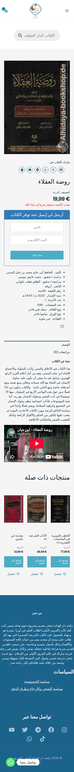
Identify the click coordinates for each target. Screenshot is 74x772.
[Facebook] (51, 729)
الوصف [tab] (65, 344)
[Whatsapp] (10, 762)
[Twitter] (24, 729)
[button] (63, 327)
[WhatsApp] (29, 738)
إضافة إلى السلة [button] (63, 562)
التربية (56, 192)
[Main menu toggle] (67, 11)
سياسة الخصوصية (37, 681)
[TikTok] (42, 738)
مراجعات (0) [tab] (62, 352)
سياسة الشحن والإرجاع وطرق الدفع (37, 688)
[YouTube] (11, 729)
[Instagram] (64, 729)
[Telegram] (38, 729)
